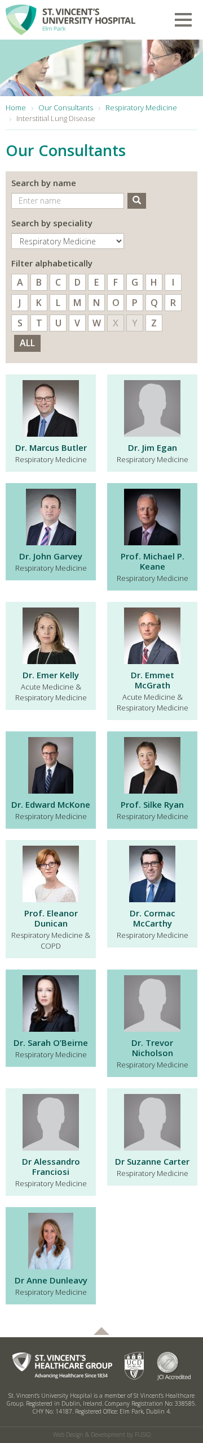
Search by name (43, 182)
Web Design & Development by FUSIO (102, 1434)
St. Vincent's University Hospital (70, 17)
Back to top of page (101, 1331)
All (27, 343)
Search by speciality (51, 223)
